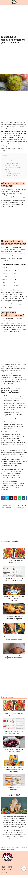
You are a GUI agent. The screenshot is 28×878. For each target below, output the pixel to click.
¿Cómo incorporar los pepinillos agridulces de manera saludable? (14, 173)
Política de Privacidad (7, 866)
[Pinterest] (15, 498)
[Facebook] (3, 498)
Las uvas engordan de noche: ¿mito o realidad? (21, 506)
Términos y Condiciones (7, 869)
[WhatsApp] (19, 498)
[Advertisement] (14, 20)
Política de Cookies (6, 867)
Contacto (4, 872)
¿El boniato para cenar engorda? (6, 506)
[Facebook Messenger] (7, 498)
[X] (11, 498)
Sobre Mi (3, 871)
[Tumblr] (23, 498)
